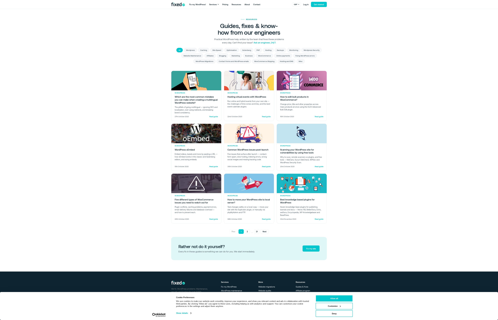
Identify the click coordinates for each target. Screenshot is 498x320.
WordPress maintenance (231, 290)
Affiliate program (303, 290)
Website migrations (266, 287)
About (247, 4)
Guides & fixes (302, 287)
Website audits (264, 290)
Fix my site (311, 248)
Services (213, 4)
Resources (236, 4)
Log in (306, 4)
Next (264, 231)
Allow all (334, 298)
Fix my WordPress (229, 287)
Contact (256, 4)
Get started (319, 4)
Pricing (225, 4)
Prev (233, 231)
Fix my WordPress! (197, 4)
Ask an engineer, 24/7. (265, 42)
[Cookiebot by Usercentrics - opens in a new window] (159, 315)
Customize (333, 306)
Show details (182, 313)
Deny (334, 313)
